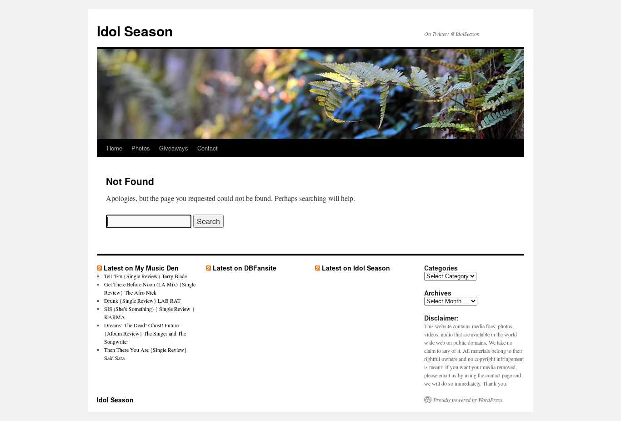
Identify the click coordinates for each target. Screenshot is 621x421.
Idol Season (135, 30)
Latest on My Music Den (141, 267)
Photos (140, 148)
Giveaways (173, 148)
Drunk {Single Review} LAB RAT (142, 300)
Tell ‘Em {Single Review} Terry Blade (145, 276)
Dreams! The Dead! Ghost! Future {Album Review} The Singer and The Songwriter (145, 333)
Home (114, 148)
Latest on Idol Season (356, 267)
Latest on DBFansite (244, 267)
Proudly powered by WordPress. (468, 399)
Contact (207, 148)
